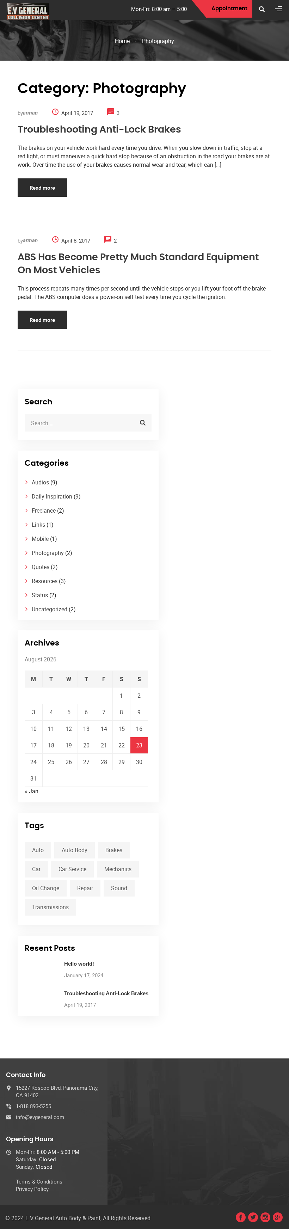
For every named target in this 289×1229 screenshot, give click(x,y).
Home (122, 41)
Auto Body (74, 850)
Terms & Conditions (39, 1181)
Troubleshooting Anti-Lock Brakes (99, 129)
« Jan (31, 791)
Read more (42, 187)
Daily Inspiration (52, 496)
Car (36, 869)
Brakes (113, 850)
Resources (44, 581)
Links (38, 524)
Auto (38, 850)
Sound (119, 888)
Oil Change (45, 888)
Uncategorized (49, 609)
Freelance (44, 510)
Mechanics (117, 869)
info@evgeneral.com (40, 1116)
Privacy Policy (32, 1188)
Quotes (40, 567)
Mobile (40, 539)
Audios (40, 482)
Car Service (72, 869)
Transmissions (50, 907)
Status (40, 595)
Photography (48, 553)
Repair (85, 888)
